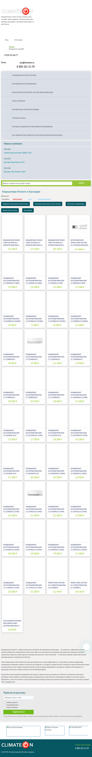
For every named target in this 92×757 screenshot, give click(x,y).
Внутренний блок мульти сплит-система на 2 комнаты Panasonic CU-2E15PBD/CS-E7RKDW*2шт (79, 245)
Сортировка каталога (44, 199)
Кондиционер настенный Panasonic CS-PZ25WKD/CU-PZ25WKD (34, 318)
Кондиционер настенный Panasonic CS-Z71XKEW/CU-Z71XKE (11, 585)
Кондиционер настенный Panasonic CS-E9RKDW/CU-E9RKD (79, 280)
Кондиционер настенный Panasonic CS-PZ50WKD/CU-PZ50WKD (79, 318)
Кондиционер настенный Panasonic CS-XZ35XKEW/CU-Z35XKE (79, 432)
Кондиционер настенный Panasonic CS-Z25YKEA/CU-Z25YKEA (34, 509)
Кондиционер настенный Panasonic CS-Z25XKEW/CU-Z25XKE (11, 509)
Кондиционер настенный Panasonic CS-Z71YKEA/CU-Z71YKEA (34, 585)
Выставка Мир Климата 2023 (14, 162)
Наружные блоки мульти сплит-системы (15, 204)
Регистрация (18, 40)
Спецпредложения (12, 705)
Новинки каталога (12, 702)
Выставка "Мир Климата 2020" (14, 172)
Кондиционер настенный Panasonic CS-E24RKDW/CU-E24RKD (34, 280)
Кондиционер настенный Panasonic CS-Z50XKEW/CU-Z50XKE (56, 547)
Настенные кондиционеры (75, 204)
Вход (6, 40)
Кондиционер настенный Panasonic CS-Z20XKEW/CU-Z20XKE (79, 471)
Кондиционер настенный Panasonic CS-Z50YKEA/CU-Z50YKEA (79, 547)
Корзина (11, 47)
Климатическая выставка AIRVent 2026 (17, 153)
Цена (30, 199)
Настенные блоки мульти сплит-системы (48, 204)
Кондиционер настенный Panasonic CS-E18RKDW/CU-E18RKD (11, 280)
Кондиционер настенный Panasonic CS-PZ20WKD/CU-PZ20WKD (12, 318)
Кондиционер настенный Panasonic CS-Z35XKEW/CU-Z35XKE (56, 509)
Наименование (17, 199)
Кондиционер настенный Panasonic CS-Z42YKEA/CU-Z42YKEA (34, 547)
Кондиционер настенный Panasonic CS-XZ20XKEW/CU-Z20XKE (79, 394)
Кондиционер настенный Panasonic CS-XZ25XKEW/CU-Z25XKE (34, 432)
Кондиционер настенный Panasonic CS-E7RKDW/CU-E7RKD (56, 280)
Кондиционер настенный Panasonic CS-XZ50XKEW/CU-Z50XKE (56, 471)
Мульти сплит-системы (10, 210)
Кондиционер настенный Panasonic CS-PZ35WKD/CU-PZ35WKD (56, 318)
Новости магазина (12, 707)
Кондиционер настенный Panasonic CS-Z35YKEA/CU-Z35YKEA (79, 509)
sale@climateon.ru (27, 62)
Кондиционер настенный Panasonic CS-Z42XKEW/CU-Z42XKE (11, 547)
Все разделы (28, 210)
